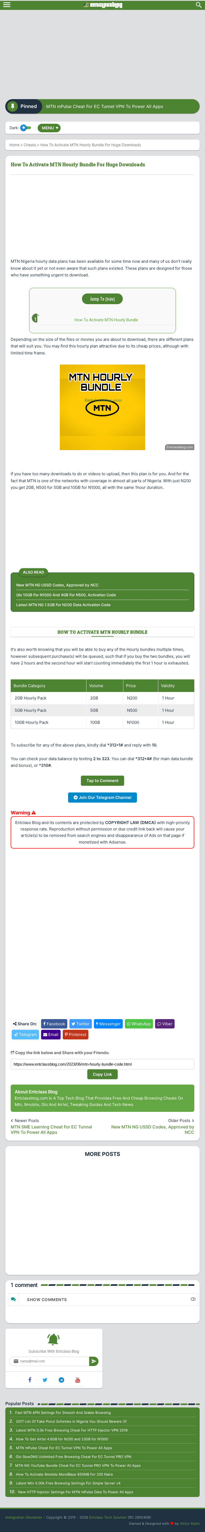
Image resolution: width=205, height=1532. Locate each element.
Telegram (27, 1034)
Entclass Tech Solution (108, 1517)
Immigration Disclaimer (23, 1517)
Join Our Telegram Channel (104, 797)
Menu (50, 127)
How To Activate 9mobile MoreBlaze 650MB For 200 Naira (64, 1474)
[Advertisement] (102, 52)
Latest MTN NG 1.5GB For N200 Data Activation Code (63, 604)
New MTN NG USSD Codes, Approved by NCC (57, 585)
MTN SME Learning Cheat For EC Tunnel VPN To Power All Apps (51, 1129)
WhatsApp (141, 1023)
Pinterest (77, 1034)
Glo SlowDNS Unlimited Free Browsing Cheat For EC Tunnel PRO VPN (73, 1456)
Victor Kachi (190, 1523)
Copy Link (102, 1074)
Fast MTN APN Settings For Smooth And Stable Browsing (63, 1412)
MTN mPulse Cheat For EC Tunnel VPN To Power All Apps (104, 106)
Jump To (102, 298)
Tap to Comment (102, 780)
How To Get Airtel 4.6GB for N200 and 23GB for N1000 (62, 1439)
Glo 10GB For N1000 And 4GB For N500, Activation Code (66, 595)
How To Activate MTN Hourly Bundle (106, 320)
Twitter (82, 1023)
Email (52, 1034)
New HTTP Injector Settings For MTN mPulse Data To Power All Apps (75, 1492)
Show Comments (47, 1299)
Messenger (109, 1023)
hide (110, 299)
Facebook (55, 1023)
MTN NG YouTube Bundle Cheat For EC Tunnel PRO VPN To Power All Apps (78, 1465)
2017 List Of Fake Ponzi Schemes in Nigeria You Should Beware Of (71, 1421)
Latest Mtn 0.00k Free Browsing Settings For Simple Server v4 (68, 1483)
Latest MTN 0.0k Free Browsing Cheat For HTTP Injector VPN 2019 (72, 1430)
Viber (166, 1023)
